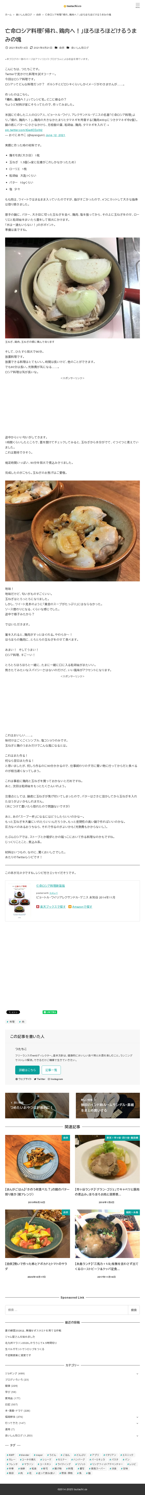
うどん (52, 1455)
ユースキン (45, 1464)
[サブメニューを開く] (137, 1373)
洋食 (114, 1468)
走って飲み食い (46, 1473)
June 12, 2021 (55, 135)
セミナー (62, 1459)
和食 (34, 1468)
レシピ (132, 1464)
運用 (7, 1429)
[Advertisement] (72, 405)
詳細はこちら (27, 1070)
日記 (7, 1404)
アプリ (95, 1455)
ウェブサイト (25, 1079)
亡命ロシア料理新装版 (50, 886)
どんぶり (81, 1455)
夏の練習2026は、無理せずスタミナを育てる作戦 (33, 1330)
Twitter (41, 1079)
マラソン (28, 1464)
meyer (39, 1455)
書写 (82, 1468)
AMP (11, 1455)
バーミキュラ (98, 1459)
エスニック (128, 1455)
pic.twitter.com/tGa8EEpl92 (24, 130)
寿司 (45, 1468)
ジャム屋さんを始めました (20, 1336)
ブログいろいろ (14, 1379)
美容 (11, 1473)
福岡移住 (10, 1416)
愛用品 (9, 1398)
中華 (11, 1468)
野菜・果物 (67, 1473)
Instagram (57, 1079)
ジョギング (11, 1373)
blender (25, 1455)
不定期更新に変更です (18, 1355)
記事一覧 (51, 1070)
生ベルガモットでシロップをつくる (24, 1349)
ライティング (64, 1464)
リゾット (81, 1464)
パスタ (115, 1459)
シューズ (46, 1459)
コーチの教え (29, 1459)
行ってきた (11, 1423)
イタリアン (110, 1455)
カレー (12, 1459)
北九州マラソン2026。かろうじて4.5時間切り (31, 1343)
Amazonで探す (82, 907)
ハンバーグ (79, 1459)
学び (7, 1392)
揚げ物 (58, 1468)
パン (127, 1459)
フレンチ (13, 1464)
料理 (11, 1021)
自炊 (62, 47)
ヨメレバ (53, 892)
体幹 (22, 1468)
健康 (7, 1385)
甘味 (125, 1468)
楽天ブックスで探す (53, 907)
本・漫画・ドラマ (14, 1410)
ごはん (66, 1455)
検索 (134, 1310)
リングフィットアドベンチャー (107, 1464)
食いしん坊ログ (80, 47)
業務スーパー (98, 1468)
